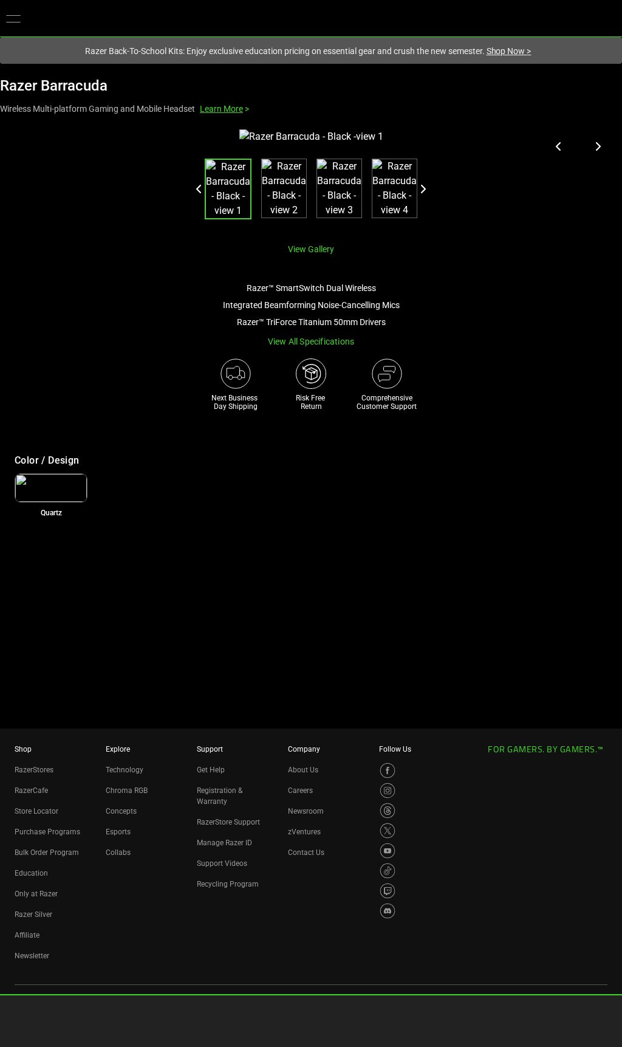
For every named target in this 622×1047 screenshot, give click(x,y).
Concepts (121, 811)
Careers (300, 790)
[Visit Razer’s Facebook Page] (387, 770)
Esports (118, 832)
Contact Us (306, 852)
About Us (303, 770)
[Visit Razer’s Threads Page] (387, 810)
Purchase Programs (47, 832)
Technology (124, 770)
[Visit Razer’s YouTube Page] (387, 850)
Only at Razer (36, 894)
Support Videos (222, 863)
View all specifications (311, 341)
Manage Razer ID (224, 843)
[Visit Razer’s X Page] (387, 830)
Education (31, 873)
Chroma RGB (127, 790)
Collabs (118, 852)
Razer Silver (33, 914)
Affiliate (27, 935)
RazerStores (34, 770)
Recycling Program (228, 884)
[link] (51, 488)
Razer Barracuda (54, 85)
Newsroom (306, 811)
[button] (13, 18)
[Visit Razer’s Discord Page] (387, 910)
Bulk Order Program (47, 852)
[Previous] (199, 189)
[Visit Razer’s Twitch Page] (387, 890)
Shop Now (509, 51)
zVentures (304, 832)
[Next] (422, 189)
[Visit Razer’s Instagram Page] (387, 790)
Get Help (211, 770)
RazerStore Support (228, 822)
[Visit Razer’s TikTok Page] (387, 870)
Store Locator (36, 811)
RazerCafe (31, 790)
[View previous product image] (558, 146)
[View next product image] (597, 146)
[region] (311, 181)
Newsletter (32, 956)
